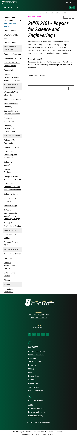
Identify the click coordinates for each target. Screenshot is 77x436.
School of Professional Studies (12, 224)
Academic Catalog (10, 8)
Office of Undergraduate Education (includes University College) (12, 214)
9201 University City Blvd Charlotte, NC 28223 (38, 316)
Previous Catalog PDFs (11, 243)
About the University (12, 99)
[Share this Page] (67, 17)
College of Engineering (9, 170)
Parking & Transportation (34, 360)
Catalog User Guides (9, 274)
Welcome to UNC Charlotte (11, 93)
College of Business (12, 147)
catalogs (19, 432)
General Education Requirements (12, 64)
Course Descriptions (12, 58)
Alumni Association (36, 351)
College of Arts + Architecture (11, 141)
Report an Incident (36, 408)
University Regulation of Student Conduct (11, 128)
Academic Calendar (12, 254)
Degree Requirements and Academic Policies (12, 77)
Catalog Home (10, 31)
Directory (32, 365)
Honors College (10, 206)
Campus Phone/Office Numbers (9, 266)
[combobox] (55, 13)
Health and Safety (35, 416)
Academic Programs (12, 54)
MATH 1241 (46, 62)
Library (31, 369)
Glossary (7, 280)
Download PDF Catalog (10, 236)
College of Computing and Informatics (10, 155)
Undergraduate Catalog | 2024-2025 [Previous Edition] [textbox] (52, 13)
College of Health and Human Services (12, 178)
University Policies (36, 390)
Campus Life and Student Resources (12, 112)
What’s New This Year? (11, 36)
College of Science (12, 194)
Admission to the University (11, 105)
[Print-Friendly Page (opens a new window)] (70, 17)
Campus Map (9, 258)
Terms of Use (33, 387)
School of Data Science (10, 199)
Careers (31, 380)
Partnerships (33, 376)
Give (30, 372)
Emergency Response (37, 412)
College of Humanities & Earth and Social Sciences (12, 187)
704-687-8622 (38, 327)
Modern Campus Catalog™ (43, 434)
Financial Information (9, 119)
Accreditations (10, 70)
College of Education (8, 163)
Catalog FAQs (10, 42)
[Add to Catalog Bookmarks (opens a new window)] (64, 17)
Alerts (30, 405)
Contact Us (33, 383)
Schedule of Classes (36, 75)
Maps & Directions (36, 355)
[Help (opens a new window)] (73, 17)
